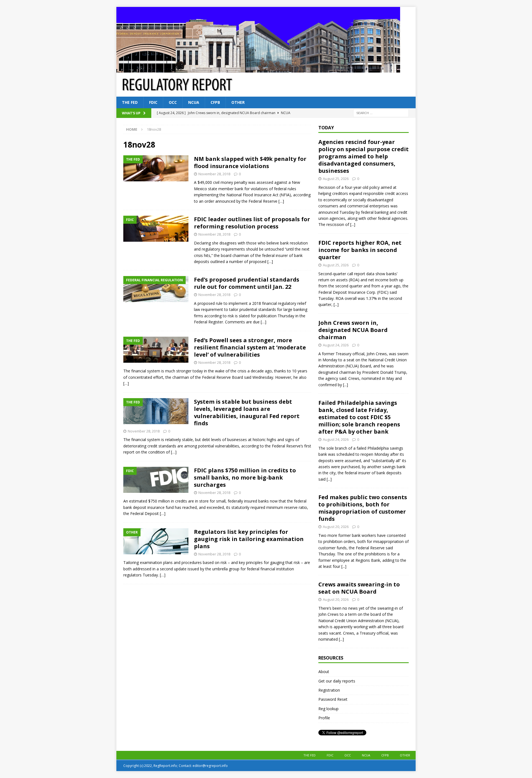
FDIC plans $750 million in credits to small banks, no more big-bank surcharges (245, 477)
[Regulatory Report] (258, 69)
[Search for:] (381, 112)
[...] (352, 224)
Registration (329, 690)
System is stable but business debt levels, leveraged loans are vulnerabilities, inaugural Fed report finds (247, 412)
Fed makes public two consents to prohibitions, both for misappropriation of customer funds (362, 507)
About (323, 671)
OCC (173, 102)
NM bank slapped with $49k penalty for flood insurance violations (250, 162)
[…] (281, 201)
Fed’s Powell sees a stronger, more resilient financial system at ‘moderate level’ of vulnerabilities (250, 347)
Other (238, 102)
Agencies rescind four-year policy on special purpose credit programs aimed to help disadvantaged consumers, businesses (363, 156)
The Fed (130, 102)
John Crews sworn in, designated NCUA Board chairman (353, 330)
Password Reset (332, 699)
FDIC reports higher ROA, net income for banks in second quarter (359, 250)
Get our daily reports (336, 681)
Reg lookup (328, 708)
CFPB (215, 102)
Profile (324, 717)
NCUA (193, 102)
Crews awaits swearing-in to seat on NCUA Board (359, 588)
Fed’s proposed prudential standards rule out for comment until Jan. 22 (246, 283)
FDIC (153, 102)
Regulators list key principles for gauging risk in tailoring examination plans (249, 539)
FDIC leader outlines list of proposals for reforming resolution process (252, 222)
